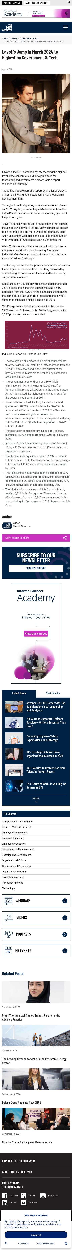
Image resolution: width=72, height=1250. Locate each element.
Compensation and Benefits (17, 821)
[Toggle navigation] (65, 27)
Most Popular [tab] (53, 693)
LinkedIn (13, 1202)
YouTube (32, 1202)
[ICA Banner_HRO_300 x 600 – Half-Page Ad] (36, 633)
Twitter (31, 1195)
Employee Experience (13, 838)
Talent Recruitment (29, 38)
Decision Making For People (17, 827)
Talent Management (13, 877)
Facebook (13, 1195)
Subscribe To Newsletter (37, 3)
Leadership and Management (18, 849)
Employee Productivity (14, 843)
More (36, 798)
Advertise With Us (12, 3)
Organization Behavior (14, 871)
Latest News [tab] (19, 693)
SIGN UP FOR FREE (36, 568)
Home (5, 38)
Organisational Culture (14, 860)
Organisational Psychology (16, 866)
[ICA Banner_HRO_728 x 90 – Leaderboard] (36, 13)
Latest (14, 38)
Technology (8, 888)
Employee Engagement (14, 832)
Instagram (52, 1195)
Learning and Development (16, 854)
